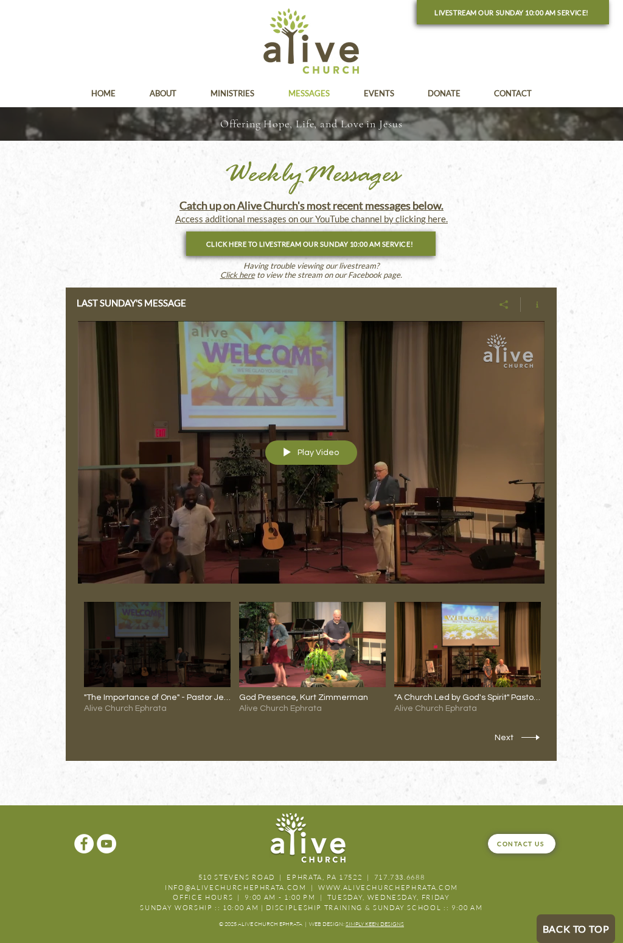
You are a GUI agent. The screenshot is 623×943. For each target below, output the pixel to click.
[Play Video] (157, 658)
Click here (237, 275)
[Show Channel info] (533, 304)
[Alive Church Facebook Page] (84, 843)
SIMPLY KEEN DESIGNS (375, 923)
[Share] (504, 304)
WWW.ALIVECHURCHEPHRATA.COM (388, 887)
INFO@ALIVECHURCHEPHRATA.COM (236, 887)
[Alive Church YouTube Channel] (106, 843)
